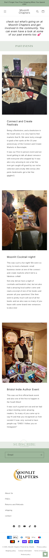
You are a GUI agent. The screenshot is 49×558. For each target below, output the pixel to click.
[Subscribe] (41, 455)
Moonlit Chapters (14, 547)
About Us (9, 493)
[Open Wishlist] (45, 554)
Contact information (25, 551)
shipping (8, 510)
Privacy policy (42, 547)
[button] (5, 11)
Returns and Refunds (14, 504)
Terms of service (40, 551)
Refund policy (25, 554)
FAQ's (7, 499)
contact (8, 516)
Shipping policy (11, 551)
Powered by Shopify (27, 547)
